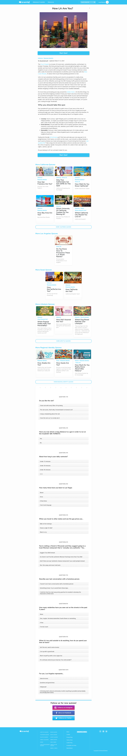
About (68, 731)
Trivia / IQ (64, 177)
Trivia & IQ (51, 2)
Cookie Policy (69, 742)
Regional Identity (48, 58)
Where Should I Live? (80, 210)
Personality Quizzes (39, 2)
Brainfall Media (104, 750)
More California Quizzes (45, 164)
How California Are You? (71, 290)
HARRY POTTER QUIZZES (53, 745)
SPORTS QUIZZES (54, 737)
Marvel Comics (53, 748)
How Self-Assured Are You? (63, 321)
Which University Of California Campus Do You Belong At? (63, 211)
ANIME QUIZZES (53, 739)
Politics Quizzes (44, 737)
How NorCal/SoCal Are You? (54, 289)
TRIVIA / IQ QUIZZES (44, 739)
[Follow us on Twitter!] (106, 731)
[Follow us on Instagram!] (103, 731)
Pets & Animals (84, 317)
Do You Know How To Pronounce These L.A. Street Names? (63, 253)
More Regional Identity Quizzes (48, 347)
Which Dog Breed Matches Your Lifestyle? (82, 322)
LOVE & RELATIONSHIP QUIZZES (45, 745)
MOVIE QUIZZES (53, 732)
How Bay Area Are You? (44, 214)
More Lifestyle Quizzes (45, 304)
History (77, 360)
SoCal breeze (53, 137)
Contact (68, 734)
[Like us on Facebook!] (100, 731)
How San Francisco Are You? (44, 183)
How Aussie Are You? (62, 364)
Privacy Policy (70, 737)
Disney (41, 742)
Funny (57, 360)
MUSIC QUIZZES (53, 734)
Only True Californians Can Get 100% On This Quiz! (63, 183)
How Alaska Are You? (43, 364)
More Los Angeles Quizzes (46, 233)
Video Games (53, 742)
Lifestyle (40, 58)
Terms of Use (70, 740)
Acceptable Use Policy (71, 745)
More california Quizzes (63, 227)
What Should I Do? (42, 319)
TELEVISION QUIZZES (44, 734)
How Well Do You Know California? (82, 185)
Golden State (70, 92)
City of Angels (45, 64)
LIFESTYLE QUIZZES (44, 732)
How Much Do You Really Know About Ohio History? (82, 368)
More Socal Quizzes (43, 270)
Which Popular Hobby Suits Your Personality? (44, 324)
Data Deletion (70, 748)
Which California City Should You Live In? (81, 215)
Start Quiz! (63, 53)
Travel (82, 208)
